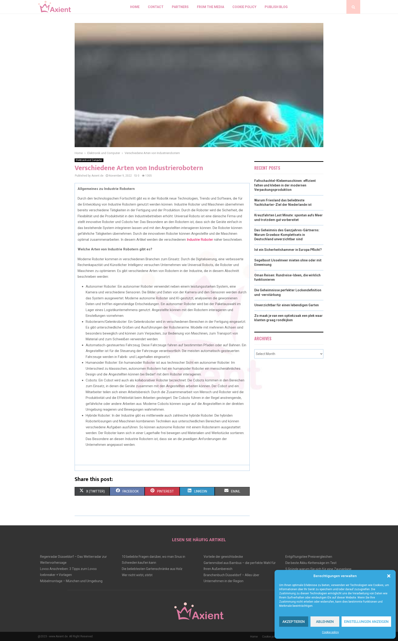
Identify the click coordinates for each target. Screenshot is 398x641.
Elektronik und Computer (89, 160)
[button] (388, 576)
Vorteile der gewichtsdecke (223, 556)
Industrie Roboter (200, 240)
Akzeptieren (293, 622)
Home (135, 7)
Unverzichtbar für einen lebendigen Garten (286, 305)
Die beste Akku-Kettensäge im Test (311, 563)
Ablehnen (325, 622)
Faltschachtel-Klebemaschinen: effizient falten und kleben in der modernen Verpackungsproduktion (285, 185)
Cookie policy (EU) (273, 636)
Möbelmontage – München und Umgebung (71, 581)
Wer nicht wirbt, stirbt (137, 575)
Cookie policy (330, 632)
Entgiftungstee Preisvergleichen (308, 556)
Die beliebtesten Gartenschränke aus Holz (152, 569)
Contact (156, 7)
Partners (180, 7)
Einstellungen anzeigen (366, 622)
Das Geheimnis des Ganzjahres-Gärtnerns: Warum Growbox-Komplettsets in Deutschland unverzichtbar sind (286, 234)
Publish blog (276, 7)
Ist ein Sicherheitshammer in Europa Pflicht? (288, 250)
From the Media (210, 7)
